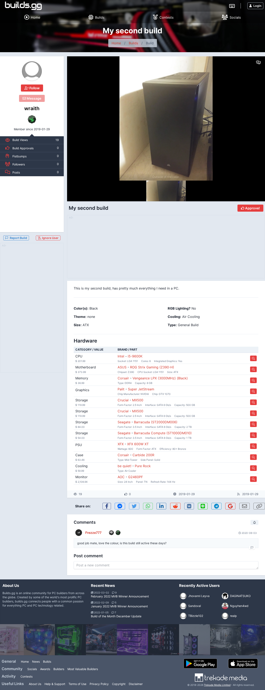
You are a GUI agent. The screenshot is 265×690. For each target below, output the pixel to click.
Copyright (118, 684)
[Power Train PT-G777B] (39, 639)
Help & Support (55, 684)
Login (257, 5)
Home (116, 43)
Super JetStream (141, 389)
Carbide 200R (143, 455)
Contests (26, 676)
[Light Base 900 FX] (132, 639)
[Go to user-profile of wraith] (32, 71)
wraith (32, 108)
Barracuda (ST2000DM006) (155, 422)
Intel (121, 356)
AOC (121, 477)
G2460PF (135, 477)
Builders (58, 669)
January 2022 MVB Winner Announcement (119, 606)
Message (33, 98)
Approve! (252, 208)
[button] (106, 506)
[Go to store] (253, 358)
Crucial (123, 400)
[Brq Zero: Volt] (194, 639)
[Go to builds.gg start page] (23, 6)
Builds (133, 43)
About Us (35, 684)
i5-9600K (135, 356)
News (36, 661)
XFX (121, 444)
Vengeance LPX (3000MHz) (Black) (160, 378)
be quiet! (124, 466)
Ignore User (50, 238)
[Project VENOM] (101, 639)
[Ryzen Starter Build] (225, 639)
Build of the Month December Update (116, 616)
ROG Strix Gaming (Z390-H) (152, 367)
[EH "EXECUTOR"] (163, 639)
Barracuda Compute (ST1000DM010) (163, 433)
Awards (45, 669)
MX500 (137, 400)
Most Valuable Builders (82, 669)
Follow (34, 88)
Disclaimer (136, 684)
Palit (121, 389)
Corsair (123, 378)
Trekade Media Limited (217, 684)
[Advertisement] (32, 204)
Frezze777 (93, 533)
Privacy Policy (99, 684)
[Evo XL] (70, 639)
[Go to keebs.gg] (232, 6)
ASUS (122, 367)
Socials (32, 669)
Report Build (18, 238)
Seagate (124, 422)
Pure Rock (143, 466)
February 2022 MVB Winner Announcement (120, 596)
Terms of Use (77, 684)
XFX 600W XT (138, 444)
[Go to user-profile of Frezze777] (78, 532)
